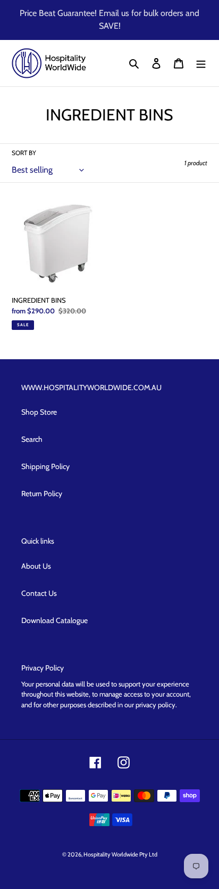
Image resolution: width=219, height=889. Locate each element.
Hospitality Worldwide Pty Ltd (120, 854)
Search (32, 439)
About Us (36, 566)
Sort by (24, 153)
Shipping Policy (45, 466)
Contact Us (39, 593)
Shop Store (39, 412)
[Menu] (201, 63)
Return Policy (41, 493)
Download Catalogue (54, 620)
